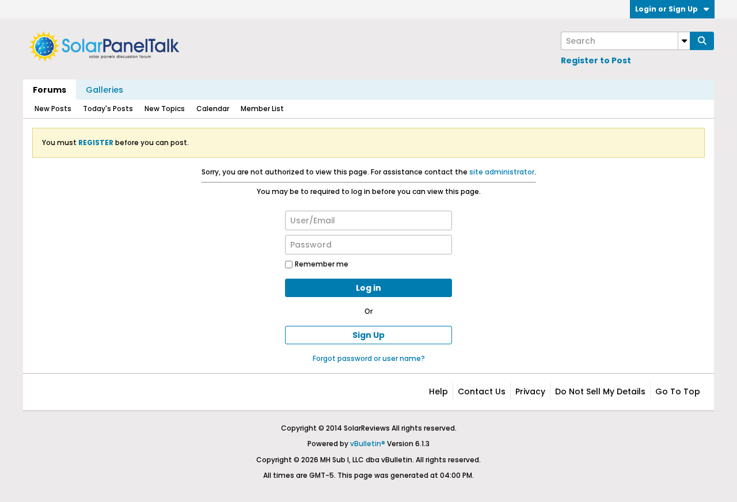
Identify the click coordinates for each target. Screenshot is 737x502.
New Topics (165, 108)
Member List (262, 108)
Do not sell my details (600, 391)
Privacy (530, 391)
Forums (49, 90)
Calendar (212, 108)
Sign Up (368, 335)
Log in (368, 288)
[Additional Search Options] (684, 41)
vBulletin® (367, 443)
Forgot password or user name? (369, 358)
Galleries (104, 90)
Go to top (677, 391)
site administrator (501, 172)
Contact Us (482, 391)
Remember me (321, 264)
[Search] (702, 41)
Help (438, 391)
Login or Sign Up (666, 9)
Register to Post (596, 60)
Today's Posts (108, 108)
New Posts (53, 108)
